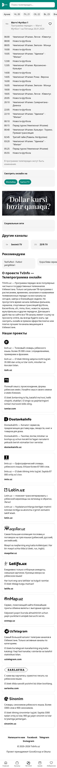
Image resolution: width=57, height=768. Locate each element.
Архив (7, 14)
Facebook (32, 737)
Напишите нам (16, 737)
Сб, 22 (37, 14)
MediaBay (11, 181)
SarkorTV (25, 181)
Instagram (28, 741)
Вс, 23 (47, 14)
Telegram (44, 737)
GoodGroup (35, 751)
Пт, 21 (27, 14)
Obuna (47, 751)
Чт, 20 (17, 14)
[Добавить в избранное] (50, 23)
